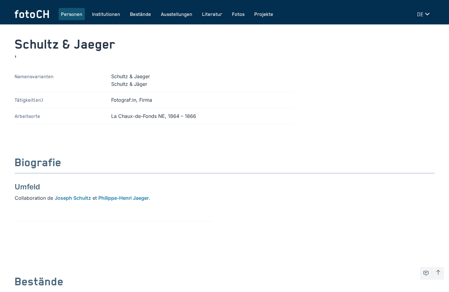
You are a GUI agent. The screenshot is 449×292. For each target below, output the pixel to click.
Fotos (238, 14)
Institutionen (106, 14)
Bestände (140, 14)
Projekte (263, 14)
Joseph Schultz (73, 198)
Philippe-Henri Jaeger (123, 198)
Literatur (212, 14)
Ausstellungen (176, 14)
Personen (71, 14)
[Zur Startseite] (32, 14)
